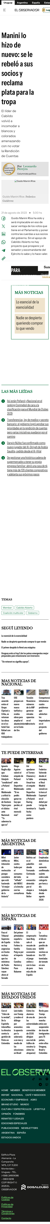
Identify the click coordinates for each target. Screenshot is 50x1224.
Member (7, 607)
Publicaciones (10, 1128)
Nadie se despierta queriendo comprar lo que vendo (23, 641)
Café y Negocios (35, 1095)
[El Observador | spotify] (47, 1079)
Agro (33, 1099)
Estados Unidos (11, 1137)
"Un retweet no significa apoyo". (15, 661)
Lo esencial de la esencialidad (14, 636)
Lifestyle (39, 1109)
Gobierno (33, 613)
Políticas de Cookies (7, 1198)
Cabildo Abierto (24, 607)
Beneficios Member (33, 1090)
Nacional (17, 1095)
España (21, 1132)
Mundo (24, 1104)
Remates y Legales (12, 1118)
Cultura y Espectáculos (16, 1109)
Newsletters (29, 1128)
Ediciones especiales (14, 1123)
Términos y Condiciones (7, 1212)
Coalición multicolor (13, 613)
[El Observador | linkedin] (40, 1079)
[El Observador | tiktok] (33, 1079)
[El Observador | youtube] (47, 1073)
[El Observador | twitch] (47, 1084)
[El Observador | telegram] (40, 1084)
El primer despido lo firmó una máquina (18, 647)
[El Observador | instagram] (41, 1073)
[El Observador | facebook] (35, 1073)
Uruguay (8, 2)
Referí (5, 1095)
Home (4, 1090)
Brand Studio (9, 1104)
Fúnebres (19, 1113)
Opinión (6, 1113)
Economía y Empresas (14, 1099)
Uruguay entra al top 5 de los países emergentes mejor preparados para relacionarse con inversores (24, 654)
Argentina (8, 1132)
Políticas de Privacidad (7, 1205)
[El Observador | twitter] (30, 1073)
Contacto (6, 1218)
